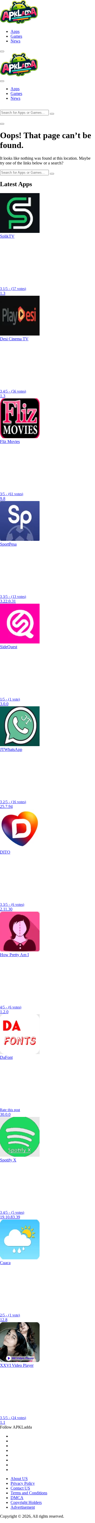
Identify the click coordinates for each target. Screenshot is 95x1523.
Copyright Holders (26, 1502)
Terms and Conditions (29, 1493)
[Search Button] (2, 51)
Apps (15, 31)
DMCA (17, 1497)
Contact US (20, 1488)
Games (16, 36)
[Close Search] (2, 124)
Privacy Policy (23, 1483)
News (15, 41)
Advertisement (23, 1507)
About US (19, 1478)
